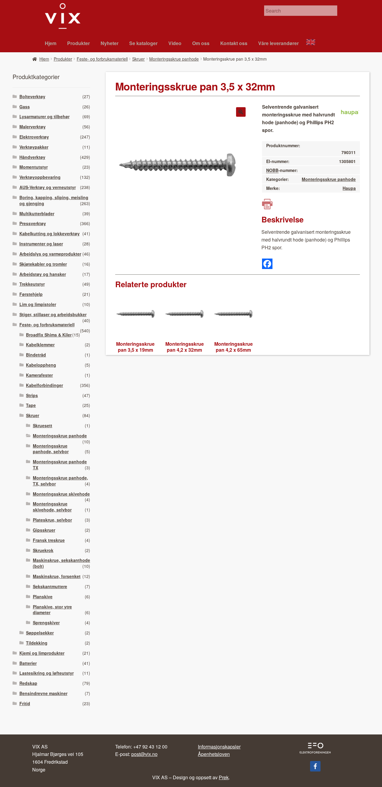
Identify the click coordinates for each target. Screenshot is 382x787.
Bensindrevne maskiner (43, 693)
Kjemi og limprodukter (41, 653)
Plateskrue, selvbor (52, 520)
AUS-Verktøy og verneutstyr (47, 187)
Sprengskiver (46, 622)
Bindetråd (36, 355)
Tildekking (36, 643)
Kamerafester (39, 375)
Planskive (43, 597)
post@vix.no (144, 754)
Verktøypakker (33, 147)
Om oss (201, 43)
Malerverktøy (32, 127)
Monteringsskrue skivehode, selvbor (52, 507)
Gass (24, 107)
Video (174, 43)
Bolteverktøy (32, 96)
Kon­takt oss (233, 43)
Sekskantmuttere (50, 586)
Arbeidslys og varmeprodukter (50, 254)
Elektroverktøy (34, 137)
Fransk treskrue (49, 540)
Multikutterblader (36, 213)
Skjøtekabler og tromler (43, 264)
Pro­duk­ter (78, 43)
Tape (31, 405)
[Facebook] (267, 264)
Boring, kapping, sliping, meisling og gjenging (53, 200)
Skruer (138, 59)
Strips (32, 395)
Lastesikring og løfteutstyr (46, 673)
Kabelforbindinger (44, 385)
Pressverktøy (32, 223)
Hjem (50, 43)
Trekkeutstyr (32, 284)
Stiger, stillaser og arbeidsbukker (53, 314)
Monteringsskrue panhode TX (60, 465)
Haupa (349, 188)
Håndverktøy (32, 157)
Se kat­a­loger (143, 43)
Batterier (28, 663)
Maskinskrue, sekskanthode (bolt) (61, 563)
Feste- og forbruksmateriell (102, 59)
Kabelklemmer (40, 345)
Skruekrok (43, 550)
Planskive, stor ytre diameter (52, 610)
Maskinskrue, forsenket (57, 576)
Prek (224, 777)
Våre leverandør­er (278, 43)
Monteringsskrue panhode (174, 59)
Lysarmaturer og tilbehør (44, 116)
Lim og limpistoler (37, 304)
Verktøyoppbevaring (40, 177)
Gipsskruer (44, 530)
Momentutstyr (33, 167)
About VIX (313, 43)
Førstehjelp (31, 294)
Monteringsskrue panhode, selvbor (51, 449)
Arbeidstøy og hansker (42, 274)
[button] (241, 112)
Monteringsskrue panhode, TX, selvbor (60, 481)
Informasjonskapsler (219, 746)
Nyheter (109, 43)
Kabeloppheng (41, 365)
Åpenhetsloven (214, 754)
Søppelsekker (40, 633)
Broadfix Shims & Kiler (49, 335)
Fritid (24, 703)
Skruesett (42, 425)
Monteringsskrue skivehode (61, 494)
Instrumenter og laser (41, 244)
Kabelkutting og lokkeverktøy (49, 233)
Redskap (28, 683)
